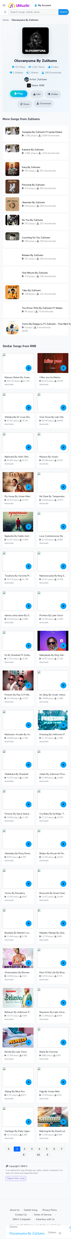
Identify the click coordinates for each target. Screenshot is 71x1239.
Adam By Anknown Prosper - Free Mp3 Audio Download (52, 774)
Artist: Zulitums (38, 79)
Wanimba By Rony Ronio (17, 853)
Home (6, 20)
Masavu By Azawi (48, 456)
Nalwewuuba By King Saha (52, 575)
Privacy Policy (50, 1210)
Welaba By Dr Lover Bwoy (18, 417)
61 (38, 1154)
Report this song (16, 1178)
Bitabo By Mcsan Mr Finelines (52, 853)
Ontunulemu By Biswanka (18, 972)
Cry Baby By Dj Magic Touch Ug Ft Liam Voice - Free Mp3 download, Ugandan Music (52, 813)
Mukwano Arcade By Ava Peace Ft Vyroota (18, 734)
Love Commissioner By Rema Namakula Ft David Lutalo (52, 536)
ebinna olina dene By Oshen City (18, 615)
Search (63, 11)
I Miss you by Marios (49, 377)
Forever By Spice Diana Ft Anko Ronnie (18, 813)
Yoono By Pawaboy (15, 893)
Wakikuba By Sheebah (16, 774)
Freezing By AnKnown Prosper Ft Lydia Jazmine (52, 734)
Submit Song (30, 1210)
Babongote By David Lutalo (52, 1131)
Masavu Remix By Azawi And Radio (18, 377)
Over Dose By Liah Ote (51, 417)
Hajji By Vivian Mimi (49, 1091)
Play (20, 93)
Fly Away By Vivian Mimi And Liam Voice (18, 496)
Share (26, 104)
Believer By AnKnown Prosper (18, 1012)
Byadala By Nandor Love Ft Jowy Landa (18, 932)
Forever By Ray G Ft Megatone (18, 694)
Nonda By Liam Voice (16, 1051)
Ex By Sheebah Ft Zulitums (18, 655)
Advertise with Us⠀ (46, 1219)
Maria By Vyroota (48, 1051)
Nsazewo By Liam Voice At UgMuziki (52, 1012)
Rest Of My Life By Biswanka (52, 972)
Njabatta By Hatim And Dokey (18, 536)
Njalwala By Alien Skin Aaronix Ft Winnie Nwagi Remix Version (18, 456)
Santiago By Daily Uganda (18, 1131)
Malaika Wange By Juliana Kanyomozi (52, 932)
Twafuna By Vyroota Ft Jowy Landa (18, 575)
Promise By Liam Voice (51, 615)
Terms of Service (43, 1214)
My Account (44, 5)
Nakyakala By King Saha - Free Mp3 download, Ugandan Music (52, 655)
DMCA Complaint (22, 1219)
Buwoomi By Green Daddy (52, 893)
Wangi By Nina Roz (15, 1091)
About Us (15, 1210)
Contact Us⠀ (21, 1214)
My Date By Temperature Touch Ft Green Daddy (52, 496)
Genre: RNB (37, 85)
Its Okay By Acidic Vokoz (52, 694)
